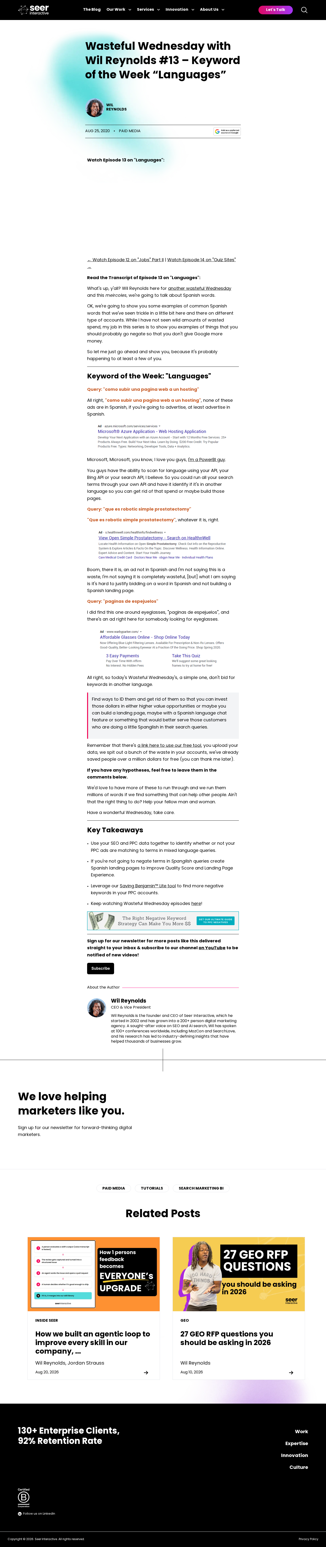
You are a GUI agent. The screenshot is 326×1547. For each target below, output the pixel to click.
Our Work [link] (115, 10)
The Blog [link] (92, 10)
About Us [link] (209, 10)
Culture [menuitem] (298, 1467)
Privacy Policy (308, 1539)
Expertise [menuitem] (296, 1444)
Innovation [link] (177, 10)
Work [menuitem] (301, 1432)
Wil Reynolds (116, 107)
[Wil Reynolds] (94, 107)
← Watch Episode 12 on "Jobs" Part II (125, 260)
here (196, 904)
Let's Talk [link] (275, 10)
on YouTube (212, 948)
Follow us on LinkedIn (39, 1513)
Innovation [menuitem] (294, 1455)
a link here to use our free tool (169, 746)
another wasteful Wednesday (199, 289)
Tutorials (152, 1188)
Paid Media (130, 131)
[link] (33, 10)
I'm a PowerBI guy (206, 460)
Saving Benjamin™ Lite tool (148, 886)
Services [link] (145, 10)
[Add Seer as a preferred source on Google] (227, 131)
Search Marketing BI (201, 1188)
